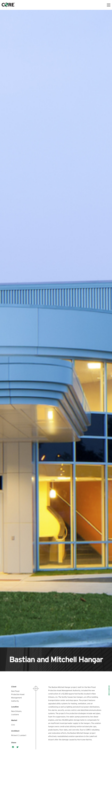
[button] (13, 747)
